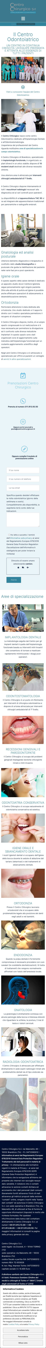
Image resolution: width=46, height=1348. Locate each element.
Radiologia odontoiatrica (23, 1062)
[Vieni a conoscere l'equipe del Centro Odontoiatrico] (23, 87)
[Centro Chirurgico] (23, 8)
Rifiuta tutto (23, 1343)
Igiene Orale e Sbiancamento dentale (23, 849)
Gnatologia (23, 1010)
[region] (23, 1316)
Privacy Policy (33, 1324)
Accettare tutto (23, 1330)
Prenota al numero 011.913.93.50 (23, 406)
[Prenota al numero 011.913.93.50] (23, 401)
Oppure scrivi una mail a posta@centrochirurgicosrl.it (23, 428)
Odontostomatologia (23, 696)
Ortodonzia (23, 903)
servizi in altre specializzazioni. (17, 359)
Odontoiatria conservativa (23, 802)
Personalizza (23, 1337)
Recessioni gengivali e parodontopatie (23, 751)
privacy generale (14, 1234)
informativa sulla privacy (21, 538)
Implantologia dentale (23, 637)
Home (13, 24)
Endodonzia (23, 955)
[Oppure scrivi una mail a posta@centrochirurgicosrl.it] (23, 421)
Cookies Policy (13, 1324)
